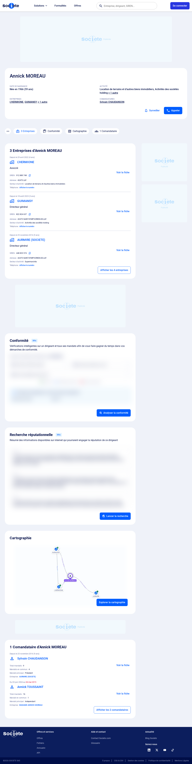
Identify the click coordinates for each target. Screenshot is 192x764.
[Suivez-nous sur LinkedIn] (149, 750)
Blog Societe (151, 738)
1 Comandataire (108, 131)
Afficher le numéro (26, 187)
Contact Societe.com (101, 738)
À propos (106, 761)
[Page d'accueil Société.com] (10, 6)
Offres (77, 5)
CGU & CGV (118, 761)
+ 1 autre (113, 92)
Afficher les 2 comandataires (112, 709)
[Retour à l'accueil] (13, 733)
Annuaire (41, 748)
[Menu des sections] (8, 131)
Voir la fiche (122, 172)
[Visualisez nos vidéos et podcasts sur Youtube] (164, 750)
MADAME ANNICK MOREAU (30, 705)
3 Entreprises (28, 131)
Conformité (54, 131)
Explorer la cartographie (112, 602)
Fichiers (40, 743)
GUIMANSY (31, 102)
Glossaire (95, 743)
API (38, 753)
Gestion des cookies (136, 761)
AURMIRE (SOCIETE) (27, 677)
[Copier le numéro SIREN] (29, 175)
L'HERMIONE (16, 102)
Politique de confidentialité (159, 761)
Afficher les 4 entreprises (114, 270)
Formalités (60, 5)
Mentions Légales (182, 761)
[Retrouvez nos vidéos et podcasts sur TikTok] (172, 750)
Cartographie (80, 131)
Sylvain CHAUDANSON (112, 102)
